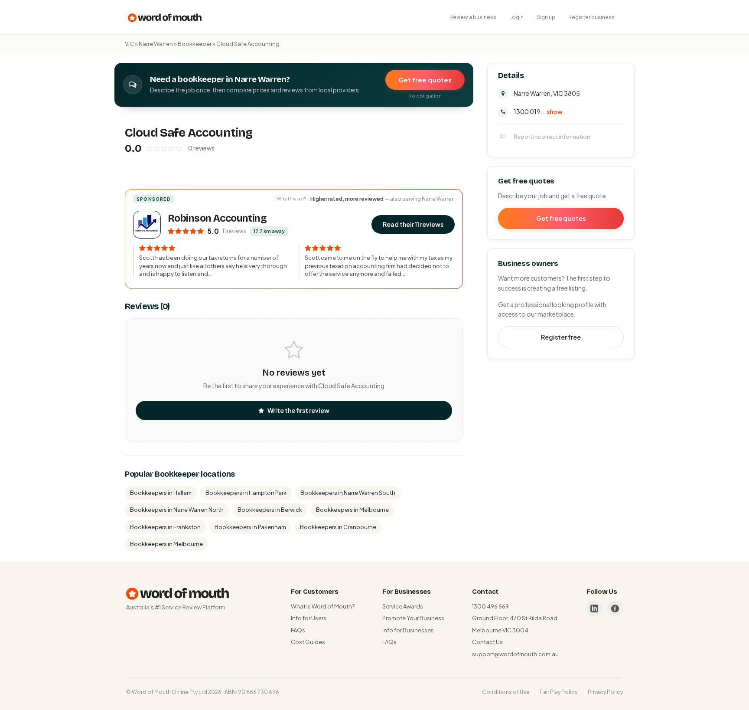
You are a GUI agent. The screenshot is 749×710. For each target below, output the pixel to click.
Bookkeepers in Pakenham (250, 527)
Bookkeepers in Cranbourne (338, 527)
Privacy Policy (605, 692)
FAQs (298, 630)
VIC (129, 43)
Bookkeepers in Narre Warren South (347, 492)
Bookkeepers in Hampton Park (246, 492)
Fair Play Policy (558, 692)
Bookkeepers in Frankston (165, 527)
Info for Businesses (408, 630)
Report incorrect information (552, 136)
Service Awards (402, 606)
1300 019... (538, 111)
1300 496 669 (490, 606)
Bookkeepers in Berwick (270, 509)
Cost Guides (308, 641)
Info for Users (308, 618)
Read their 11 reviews (413, 224)
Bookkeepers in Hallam (161, 492)
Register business (591, 17)
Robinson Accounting (217, 218)
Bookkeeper (195, 43)
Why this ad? (291, 198)
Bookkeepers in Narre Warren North (177, 509)
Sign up (546, 17)
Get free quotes (425, 79)
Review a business (472, 17)
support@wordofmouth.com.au (515, 654)
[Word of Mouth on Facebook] (615, 608)
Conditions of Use (506, 692)
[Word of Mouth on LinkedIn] (594, 608)
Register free (561, 337)
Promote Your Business (413, 618)
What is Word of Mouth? (323, 606)
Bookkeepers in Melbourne (352, 509)
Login (516, 17)
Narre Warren (156, 43)
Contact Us (487, 641)
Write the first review (298, 410)
